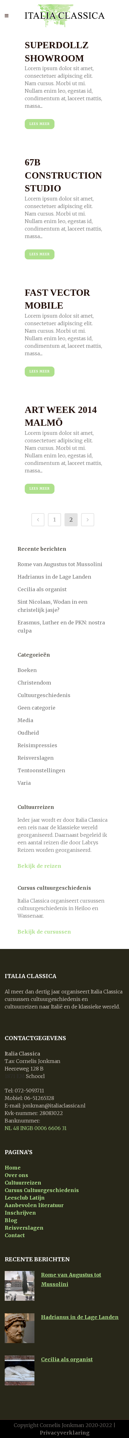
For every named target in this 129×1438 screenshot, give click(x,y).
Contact (15, 1235)
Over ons (16, 1175)
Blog (11, 1220)
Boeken (27, 670)
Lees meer (39, 124)
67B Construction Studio (63, 175)
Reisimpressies (37, 745)
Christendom (34, 683)
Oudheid (28, 733)
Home (13, 1167)
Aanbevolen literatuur (34, 1205)
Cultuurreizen (23, 1183)
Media (25, 720)
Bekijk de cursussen (44, 932)
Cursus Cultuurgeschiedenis (42, 1190)
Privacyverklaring (65, 1433)
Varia (24, 783)
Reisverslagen (36, 758)
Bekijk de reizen (39, 866)
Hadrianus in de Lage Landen (54, 577)
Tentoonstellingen (41, 770)
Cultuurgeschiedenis (44, 695)
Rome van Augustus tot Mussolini (60, 564)
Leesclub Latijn (25, 1198)
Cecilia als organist (42, 589)
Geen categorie (36, 708)
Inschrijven (20, 1213)
